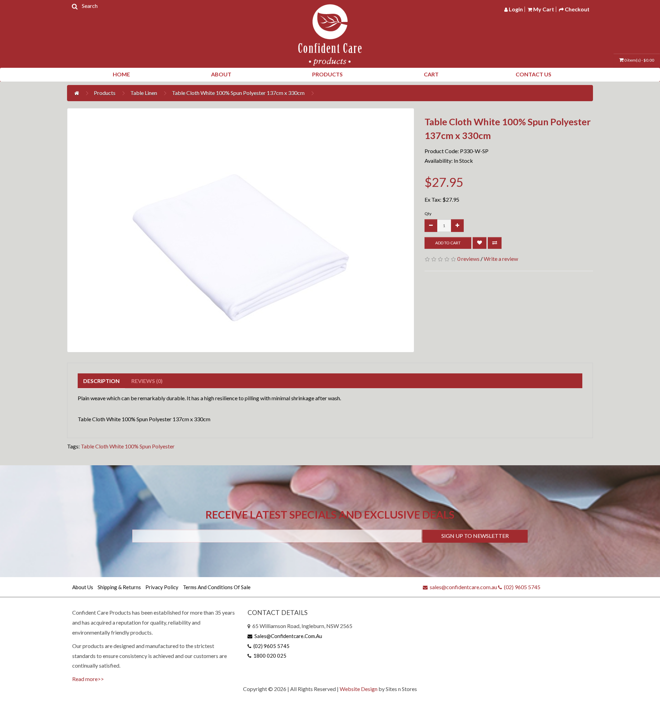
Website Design (358, 689)
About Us (82, 587)
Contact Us (533, 74)
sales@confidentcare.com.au (462, 587)
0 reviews (468, 258)
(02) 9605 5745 (521, 587)
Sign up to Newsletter (475, 535)
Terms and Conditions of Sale (217, 587)
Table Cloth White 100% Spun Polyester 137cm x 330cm (238, 92)
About (221, 74)
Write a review (501, 258)
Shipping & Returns (119, 587)
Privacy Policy (161, 587)
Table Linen (143, 92)
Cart (431, 74)
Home (121, 74)
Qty (428, 213)
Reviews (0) (147, 381)
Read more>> (88, 679)
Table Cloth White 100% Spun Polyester (128, 446)
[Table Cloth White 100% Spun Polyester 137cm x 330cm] (240, 230)
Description (101, 381)
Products (327, 74)
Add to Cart (448, 242)
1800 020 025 (268, 655)
